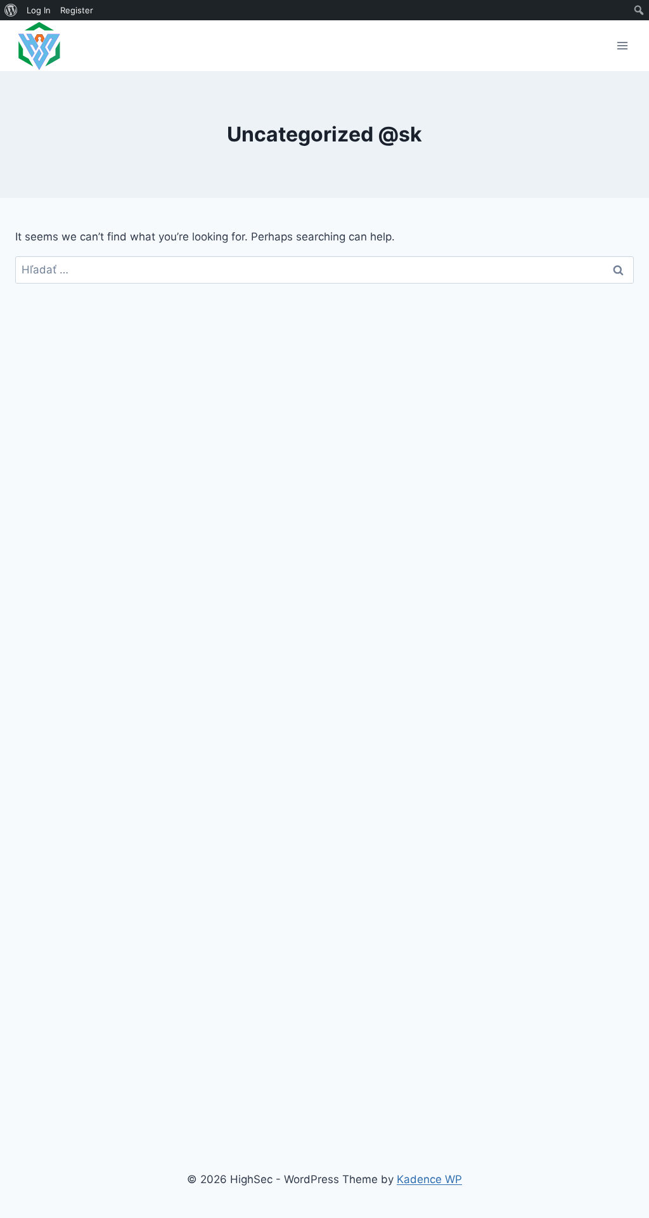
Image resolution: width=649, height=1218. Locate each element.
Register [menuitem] (76, 10)
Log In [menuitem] (39, 10)
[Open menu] (622, 45)
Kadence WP (429, 1179)
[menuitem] (11, 10)
